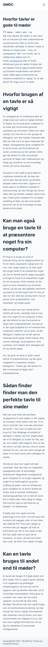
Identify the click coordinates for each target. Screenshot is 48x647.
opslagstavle (15, 60)
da (31, 32)
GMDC (8, 5)
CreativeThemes (11, 643)
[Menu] (44, 4)
